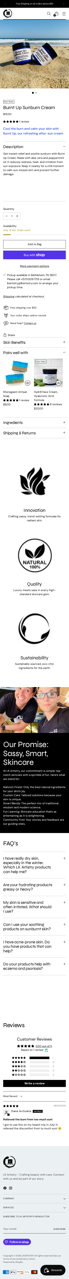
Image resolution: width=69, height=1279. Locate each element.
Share (11, 335)
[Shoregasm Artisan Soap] (17, 372)
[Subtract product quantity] (6, 216)
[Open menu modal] (64, 13)
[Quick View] (27, 383)
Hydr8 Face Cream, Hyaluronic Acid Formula (46, 396)
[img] (10, 1106)
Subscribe (59, 1229)
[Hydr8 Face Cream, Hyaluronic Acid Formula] (48, 372)
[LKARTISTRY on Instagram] (11, 1188)
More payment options (34, 266)
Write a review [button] (34, 1083)
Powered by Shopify (13, 1262)
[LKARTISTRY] (7, 13)
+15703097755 (30, 279)
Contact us (30, 323)
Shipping (9, 296)
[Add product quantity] (17, 216)
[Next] (64, 4)
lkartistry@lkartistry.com (22, 283)
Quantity (8, 209)
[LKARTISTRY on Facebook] (5, 1188)
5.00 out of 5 (44, 1046)
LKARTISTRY (27, 1255)
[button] (11, 121)
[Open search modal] (48, 13)
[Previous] (5, 4)
